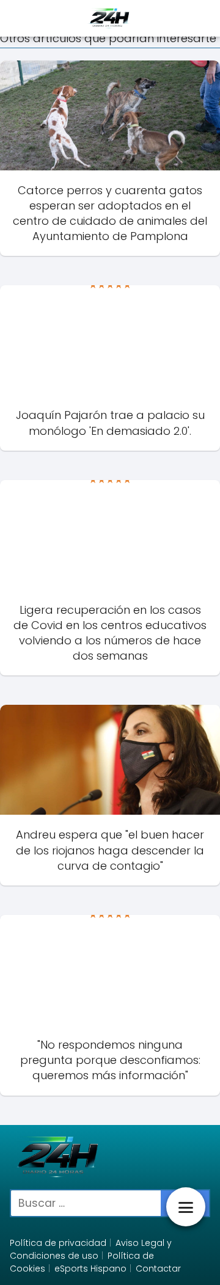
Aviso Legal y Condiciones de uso (91, 1249)
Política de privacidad (58, 1243)
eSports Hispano (90, 1268)
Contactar (158, 1268)
